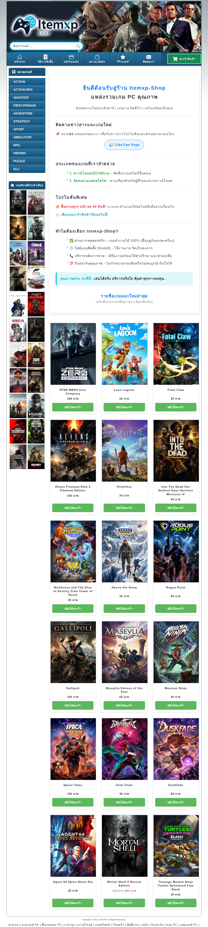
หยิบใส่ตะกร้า (72, 407)
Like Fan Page (127, 144)
